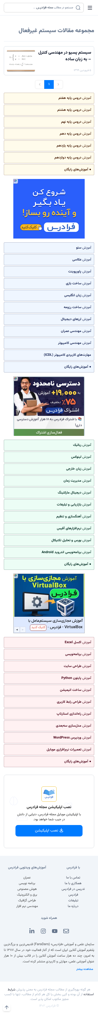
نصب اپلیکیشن (46, 831)
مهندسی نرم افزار (27, 906)
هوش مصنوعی (27, 889)
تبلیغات (73, 900)
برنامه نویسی (27, 883)
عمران (27, 877)
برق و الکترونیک (27, 894)
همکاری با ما (73, 883)
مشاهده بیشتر (84, 969)
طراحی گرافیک (27, 900)
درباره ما (73, 906)
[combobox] (41, 7)
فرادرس (73, 894)
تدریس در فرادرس (73, 889)
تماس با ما (73, 877)
